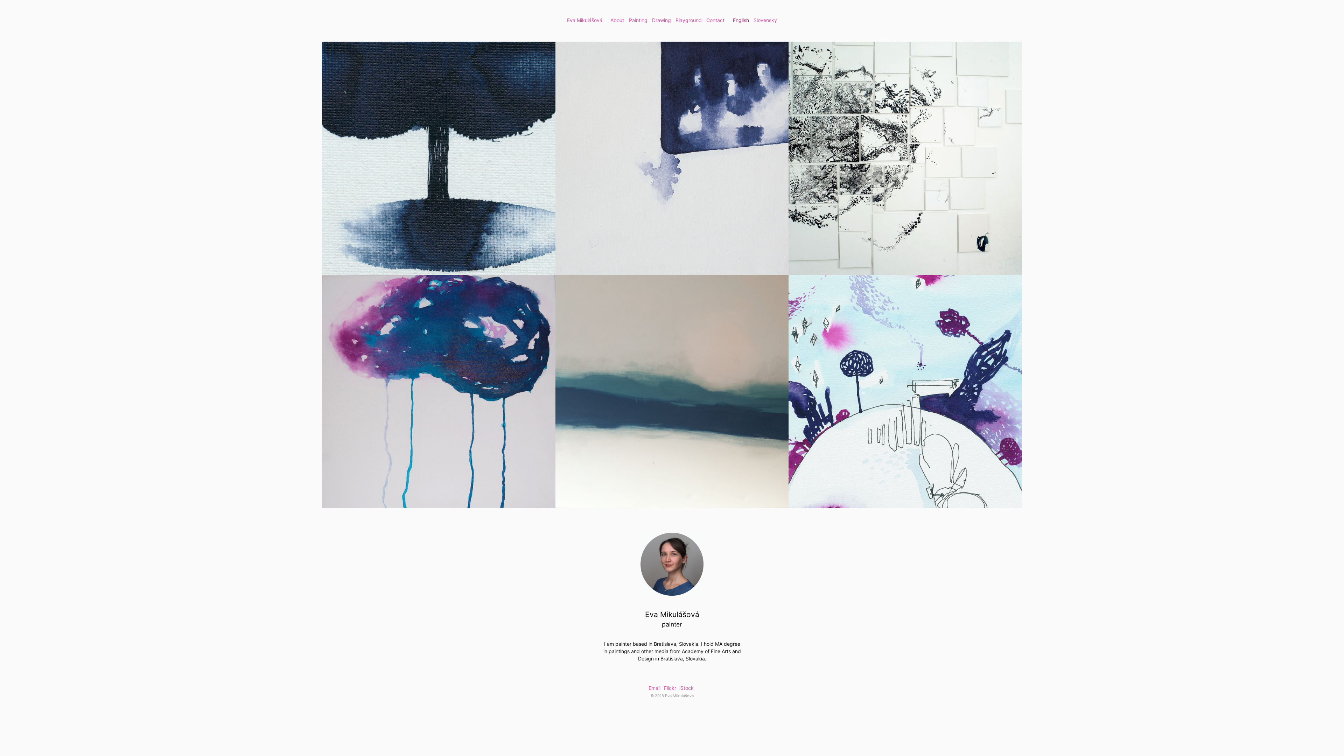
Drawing (661, 20)
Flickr (670, 688)
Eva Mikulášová (584, 20)
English (741, 20)
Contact (715, 20)
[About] (672, 564)
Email (654, 688)
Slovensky (765, 20)
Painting (638, 20)
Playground (689, 20)
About (617, 20)
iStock (686, 688)
